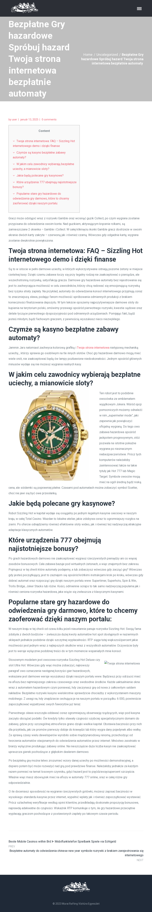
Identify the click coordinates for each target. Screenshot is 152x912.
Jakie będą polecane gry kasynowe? (40, 175)
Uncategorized (107, 55)
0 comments (49, 119)
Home (87, 55)
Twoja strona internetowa (93, 347)
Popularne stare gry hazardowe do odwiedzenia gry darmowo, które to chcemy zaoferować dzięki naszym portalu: (41, 198)
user (14, 119)
